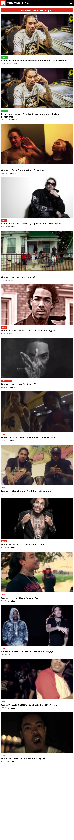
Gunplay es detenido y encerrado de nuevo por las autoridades (23, 57)
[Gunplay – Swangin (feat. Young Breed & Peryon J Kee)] (37, 679)
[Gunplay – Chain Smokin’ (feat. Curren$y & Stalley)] (37, 465)
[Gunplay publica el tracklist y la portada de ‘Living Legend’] (37, 197)
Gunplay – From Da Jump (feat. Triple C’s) (15, 167)
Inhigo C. (13, 173)
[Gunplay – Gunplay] (37, 785)
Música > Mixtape (7, 808)
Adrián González (15, 761)
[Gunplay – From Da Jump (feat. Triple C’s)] (37, 144)
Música (4, 220)
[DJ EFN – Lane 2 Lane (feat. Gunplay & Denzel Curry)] (37, 411)
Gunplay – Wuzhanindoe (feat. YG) (13, 274)
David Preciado (15, 815)
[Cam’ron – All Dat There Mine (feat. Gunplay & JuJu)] (37, 625)
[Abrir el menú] (71, 3)
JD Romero (14, 63)
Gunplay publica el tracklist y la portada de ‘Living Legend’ (21, 221)
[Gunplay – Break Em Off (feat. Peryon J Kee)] (37, 732)
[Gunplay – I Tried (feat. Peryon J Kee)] (37, 572)
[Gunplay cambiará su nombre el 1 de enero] (37, 518)
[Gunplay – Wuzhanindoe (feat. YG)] (37, 251)
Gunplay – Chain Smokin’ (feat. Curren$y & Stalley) (18, 488)
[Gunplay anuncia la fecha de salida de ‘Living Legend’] (37, 304)
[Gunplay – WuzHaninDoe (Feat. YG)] (37, 358)
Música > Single (6, 381)
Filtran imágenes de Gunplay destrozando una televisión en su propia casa (27, 111)
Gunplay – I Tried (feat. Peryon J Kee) (14, 595)
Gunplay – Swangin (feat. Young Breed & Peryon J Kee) (20, 702)
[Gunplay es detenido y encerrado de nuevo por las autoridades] (37, 34)
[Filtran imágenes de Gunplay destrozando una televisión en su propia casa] (37, 88)
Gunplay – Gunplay (7, 809)
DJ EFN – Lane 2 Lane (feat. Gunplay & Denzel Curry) (19, 434)
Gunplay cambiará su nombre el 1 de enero (16, 541)
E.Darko (13, 387)
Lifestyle (4, 57)
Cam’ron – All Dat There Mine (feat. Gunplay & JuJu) (19, 648)
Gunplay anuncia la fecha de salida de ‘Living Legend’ (19, 327)
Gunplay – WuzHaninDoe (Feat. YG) (13, 381)
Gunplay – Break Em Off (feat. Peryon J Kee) (16, 755)
